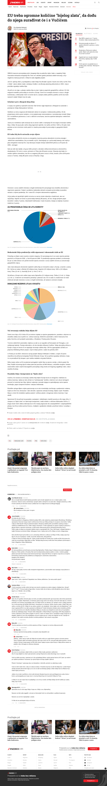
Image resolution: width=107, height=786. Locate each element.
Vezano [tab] (95, 33)
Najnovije (15, 6)
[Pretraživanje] (98, 2)
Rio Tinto (29, 440)
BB (9, 549)
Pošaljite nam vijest (89, 768)
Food (39, 765)
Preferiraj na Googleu (93, 28)
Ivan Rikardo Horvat (17, 498)
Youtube (89, 760)
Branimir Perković (21, 27)
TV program (72, 760)
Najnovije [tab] (79, 33)
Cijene (70, 2)
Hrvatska (30, 6)
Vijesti (43, 2)
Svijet (35, 6)
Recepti (55, 760)
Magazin (40, 755)
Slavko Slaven (15, 596)
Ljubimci (40, 762)
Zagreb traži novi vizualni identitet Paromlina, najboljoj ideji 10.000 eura (88, 58)
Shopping (40, 757)
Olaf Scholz (43, 440)
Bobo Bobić (15, 548)
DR (9, 651)
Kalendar (68, 6)
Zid (38, 2)
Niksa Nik (14, 623)
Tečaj (70, 757)
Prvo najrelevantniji (24, 494)
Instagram (89, 762)
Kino (70, 762)
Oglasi (63, 2)
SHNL (24, 765)
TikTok (88, 765)
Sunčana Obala (16, 585)
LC (14, 636)
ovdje (47, 422)
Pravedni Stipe (16, 577)
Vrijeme (71, 765)
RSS (70, 768)
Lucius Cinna (19, 636)
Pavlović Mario (19, 508)
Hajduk (24, 762)
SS (9, 598)
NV (9, 568)
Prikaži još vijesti (87, 72)
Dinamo (25, 760)
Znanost (62, 6)
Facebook (89, 757)
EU (10, 440)
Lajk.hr (55, 762)
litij (36, 440)
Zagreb (46, 6)
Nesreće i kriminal (54, 6)
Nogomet (25, 757)
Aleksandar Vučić (18, 440)
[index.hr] (16, 2)
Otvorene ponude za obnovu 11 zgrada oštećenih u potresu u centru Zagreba (89, 45)
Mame (39, 768)
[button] (10, 458)
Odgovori (56, 768)
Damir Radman (16, 650)
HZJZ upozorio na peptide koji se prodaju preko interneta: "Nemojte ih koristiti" (89, 65)
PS (9, 578)
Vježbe (55, 765)
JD (9, 517)
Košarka (25, 768)
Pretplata (31, 2)
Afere (74, 6)
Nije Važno (14, 567)
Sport (49, 2)
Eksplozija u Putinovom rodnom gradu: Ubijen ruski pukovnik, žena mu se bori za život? (88, 51)
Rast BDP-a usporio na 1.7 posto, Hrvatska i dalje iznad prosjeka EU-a (89, 39)
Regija (40, 6)
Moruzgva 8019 (16, 687)
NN (9, 624)
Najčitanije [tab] (88, 33)
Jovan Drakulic (16, 516)
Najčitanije (23, 6)
